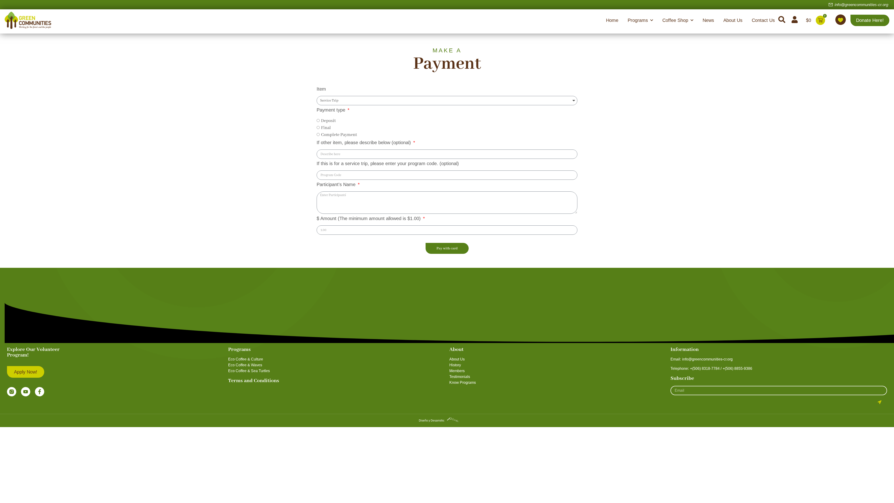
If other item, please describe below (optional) (364, 142)
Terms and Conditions (253, 380)
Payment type (332, 110)
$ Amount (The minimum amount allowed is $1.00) (369, 218)
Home (612, 20)
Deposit (328, 121)
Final (326, 128)
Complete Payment (339, 135)
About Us (732, 20)
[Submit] (879, 402)
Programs (638, 20)
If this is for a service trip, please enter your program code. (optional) (388, 163)
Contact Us (763, 20)
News (708, 20)
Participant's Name (337, 184)
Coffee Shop (675, 20)
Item (321, 89)
